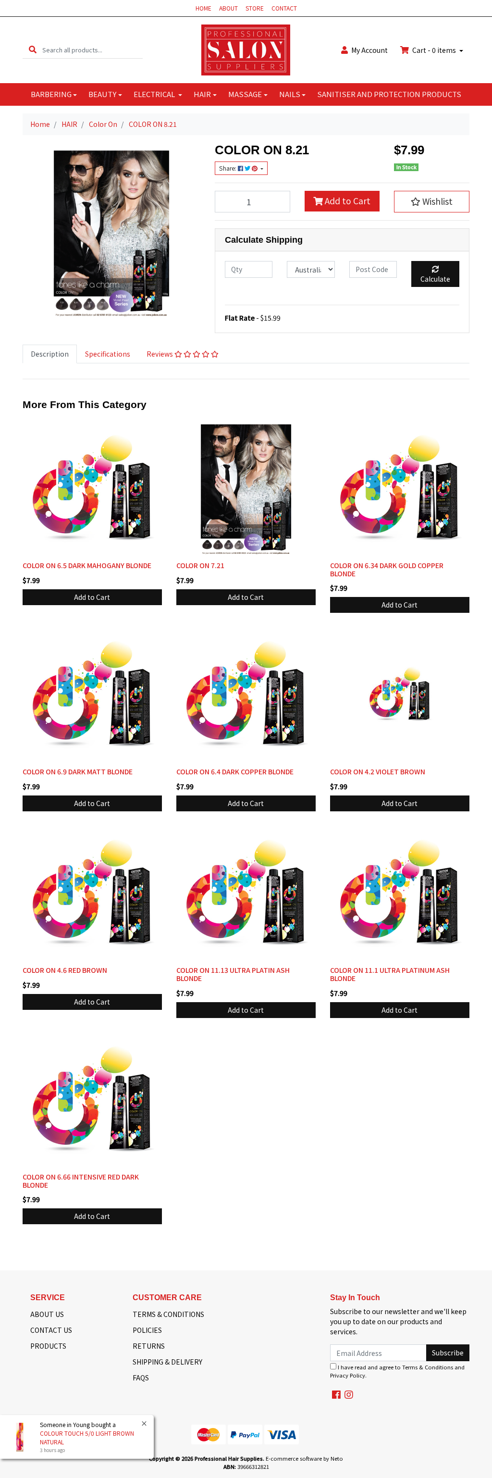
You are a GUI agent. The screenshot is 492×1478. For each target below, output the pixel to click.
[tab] (50, 354)
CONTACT (284, 8)
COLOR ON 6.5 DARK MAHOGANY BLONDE (87, 565)
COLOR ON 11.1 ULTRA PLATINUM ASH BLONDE (390, 974)
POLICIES (147, 1330)
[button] (431, 201)
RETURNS (149, 1346)
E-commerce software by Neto (304, 1458)
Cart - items (434, 50)
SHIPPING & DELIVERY (167, 1361)
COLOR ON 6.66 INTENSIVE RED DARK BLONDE (81, 1181)
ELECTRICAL (155, 94)
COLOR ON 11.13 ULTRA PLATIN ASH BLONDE (233, 974)
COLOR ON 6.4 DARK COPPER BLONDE (235, 771)
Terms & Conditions (427, 1367)
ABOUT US (47, 1314)
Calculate (435, 279)
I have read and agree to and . (397, 1371)
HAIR (202, 94)
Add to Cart (346, 201)
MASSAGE (245, 94)
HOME (203, 8)
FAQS (141, 1377)
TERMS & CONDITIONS (168, 1314)
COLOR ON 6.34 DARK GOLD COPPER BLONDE (386, 569)
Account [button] (369, 50)
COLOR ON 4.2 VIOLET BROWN (377, 771)
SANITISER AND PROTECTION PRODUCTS (389, 94)
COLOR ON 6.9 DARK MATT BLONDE (78, 771)
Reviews (160, 354)
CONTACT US (51, 1330)
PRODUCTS (48, 1346)
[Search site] (33, 49)
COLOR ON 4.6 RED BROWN (65, 970)
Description (50, 354)
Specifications (107, 354)
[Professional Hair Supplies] (245, 49)
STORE (255, 8)
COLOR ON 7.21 (200, 565)
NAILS (289, 94)
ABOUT (228, 8)
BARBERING (51, 94)
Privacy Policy (347, 1375)
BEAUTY (102, 94)
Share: (228, 168)
